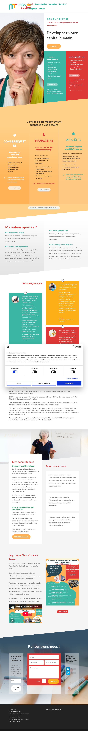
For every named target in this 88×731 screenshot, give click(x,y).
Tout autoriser (69, 383)
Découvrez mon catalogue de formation (44, 208)
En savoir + (52, 84)
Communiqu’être (41, 4)
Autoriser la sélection (44, 383)
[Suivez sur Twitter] (68, 673)
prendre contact (21, 536)
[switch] (34, 371)
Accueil (30, 4)
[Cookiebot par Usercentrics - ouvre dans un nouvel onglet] (73, 346)
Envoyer (53, 681)
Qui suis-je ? (63, 4)
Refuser (18, 383)
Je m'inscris (62, 612)
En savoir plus (15, 188)
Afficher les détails (72, 378)
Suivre (73, 669)
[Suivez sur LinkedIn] (68, 669)
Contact (42, 9)
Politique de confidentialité (53, 710)
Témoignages (32, 9)
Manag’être (53, 4)
